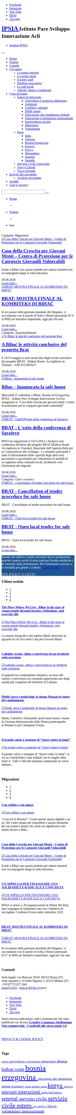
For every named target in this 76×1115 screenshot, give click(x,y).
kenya (56, 1085)
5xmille (14, 181)
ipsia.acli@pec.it (29, 987)
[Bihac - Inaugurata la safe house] (23, 378)
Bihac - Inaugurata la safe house (34, 386)
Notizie (13, 62)
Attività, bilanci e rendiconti (34, 90)
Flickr (13, 15)
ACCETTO (28, 574)
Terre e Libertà (26, 167)
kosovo (68, 1086)
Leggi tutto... (9, 283)
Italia (28, 135)
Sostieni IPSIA (18, 45)
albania (62, 1061)
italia (44, 1086)
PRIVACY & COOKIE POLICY (22, 1039)
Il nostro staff (25, 79)
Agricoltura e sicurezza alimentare (46, 100)
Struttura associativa (29, 83)
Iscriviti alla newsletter (23, 174)
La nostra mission (28, 72)
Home (13, 58)
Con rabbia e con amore (18, 805)
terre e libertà (47, 1106)
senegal (10, 1099)
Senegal (30, 157)
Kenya (29, 149)
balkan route (13, 1069)
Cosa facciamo (18, 93)
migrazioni (29, 1092)
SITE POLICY (11, 574)
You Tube (15, 11)
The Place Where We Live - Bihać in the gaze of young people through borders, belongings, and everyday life (33, 611)
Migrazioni (31, 125)
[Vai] (47, 192)
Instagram (15, 8)
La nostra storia (26, 76)
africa (5, 1061)
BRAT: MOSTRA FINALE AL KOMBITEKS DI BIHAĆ (32, 301)
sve (35, 1106)
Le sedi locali (25, 86)
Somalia (30, 160)
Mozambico (32, 153)
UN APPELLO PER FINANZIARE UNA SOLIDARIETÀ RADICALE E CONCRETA (33, 885)
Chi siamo (15, 69)
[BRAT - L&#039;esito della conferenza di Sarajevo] (35, 419)
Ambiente (31, 104)
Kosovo (30, 146)
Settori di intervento (29, 97)
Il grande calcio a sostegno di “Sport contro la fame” (36, 739)
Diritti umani (33, 111)
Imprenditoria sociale (38, 121)
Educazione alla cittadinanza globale (47, 114)
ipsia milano (33, 1086)
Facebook (15, 4)
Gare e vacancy (18, 185)
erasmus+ (18, 1086)
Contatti (14, 65)
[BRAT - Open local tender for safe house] (28, 518)
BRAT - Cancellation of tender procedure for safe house (32, 494)
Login (16, 18)
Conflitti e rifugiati (36, 107)
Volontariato (32, 128)
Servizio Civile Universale (33, 164)
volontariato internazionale (23, 1111)
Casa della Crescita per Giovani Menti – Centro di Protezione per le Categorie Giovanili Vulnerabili (37, 256)
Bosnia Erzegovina (36, 142)
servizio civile (33, 1098)
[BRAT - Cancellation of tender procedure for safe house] (37, 482)
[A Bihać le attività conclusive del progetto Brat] (32, 336)
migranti (10, 1092)
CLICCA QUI (51, 567)
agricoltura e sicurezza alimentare (33, 1061)
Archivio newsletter (29, 178)
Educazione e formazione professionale (49, 118)
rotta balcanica (51, 1092)
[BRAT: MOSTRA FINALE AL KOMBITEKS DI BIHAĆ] (38, 290)
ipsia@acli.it (9, 987)
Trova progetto (26, 171)
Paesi (20, 132)
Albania (30, 139)
